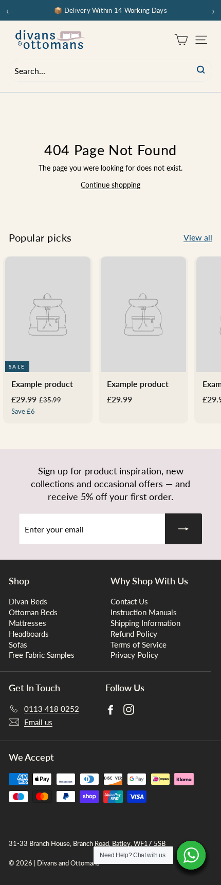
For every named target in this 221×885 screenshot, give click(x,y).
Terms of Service (138, 644)
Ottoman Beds (33, 612)
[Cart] (181, 40)
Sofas (18, 644)
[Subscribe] (183, 528)
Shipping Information (145, 623)
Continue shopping (110, 184)
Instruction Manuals (143, 612)
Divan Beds (28, 601)
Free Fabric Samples (42, 654)
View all (197, 237)
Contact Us (129, 601)
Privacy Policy (134, 654)
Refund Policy (133, 633)
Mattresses (27, 623)
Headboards (29, 633)
